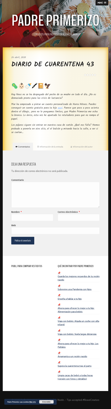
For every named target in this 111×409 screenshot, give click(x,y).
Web (13, 225)
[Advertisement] (32, 289)
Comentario (17, 180)
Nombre (16, 212)
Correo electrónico (69, 212)
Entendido (46, 402)
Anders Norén (56, 399)
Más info (32, 402)
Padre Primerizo (56, 20)
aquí (60, 108)
